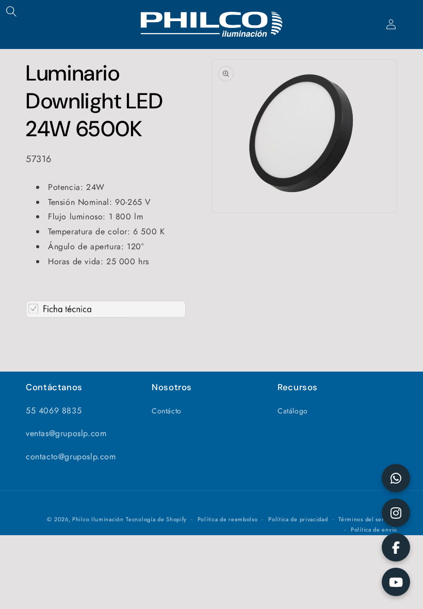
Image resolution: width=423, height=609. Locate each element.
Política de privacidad (298, 519)
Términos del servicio (367, 519)
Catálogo (293, 411)
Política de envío (374, 529)
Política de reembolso (228, 519)
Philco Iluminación (98, 519)
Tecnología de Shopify (156, 519)
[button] (11, 11)
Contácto (167, 411)
